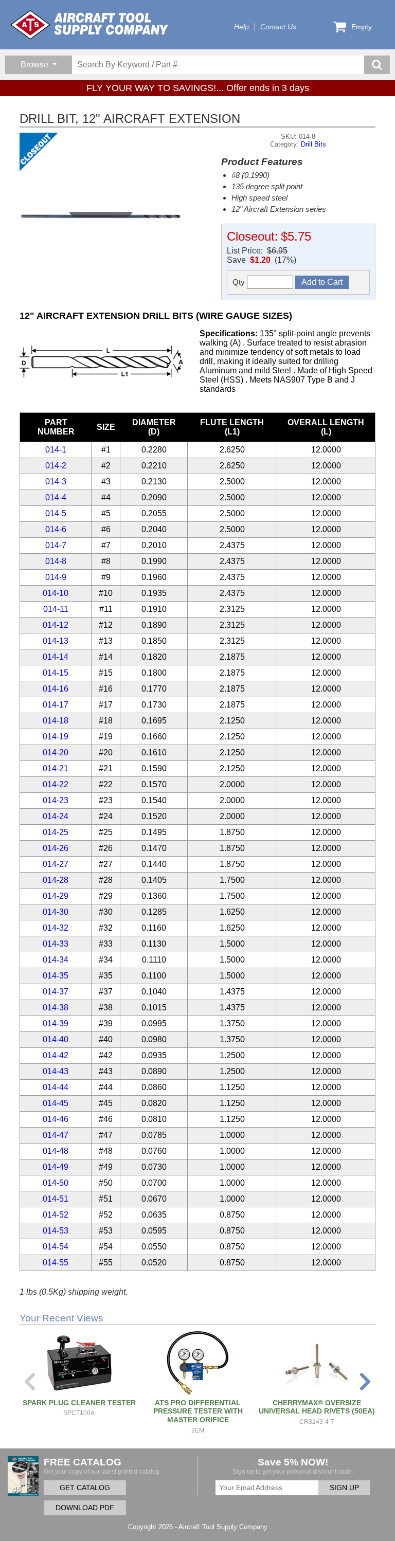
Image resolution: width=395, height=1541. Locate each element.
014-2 (55, 465)
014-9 (55, 577)
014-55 (55, 1262)
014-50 (55, 1183)
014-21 (55, 768)
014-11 (55, 609)
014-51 (55, 1198)
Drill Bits (313, 144)
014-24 (55, 816)
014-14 (55, 656)
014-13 (55, 641)
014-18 (55, 720)
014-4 (55, 497)
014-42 (55, 1055)
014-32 (55, 927)
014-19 (55, 736)
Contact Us (278, 27)
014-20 (55, 752)
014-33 (55, 943)
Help (241, 27)
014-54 (55, 1246)
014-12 (55, 625)
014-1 (55, 449)
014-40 (55, 1039)
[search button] (377, 65)
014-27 (55, 864)
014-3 (55, 481)
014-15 (55, 672)
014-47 (55, 1135)
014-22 (55, 784)
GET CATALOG (85, 1488)
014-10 (55, 593)
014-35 (55, 975)
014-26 (55, 848)
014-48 (55, 1151)
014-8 (55, 561)
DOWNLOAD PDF (85, 1508)
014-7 (55, 545)
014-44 (55, 1087)
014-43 (55, 1071)
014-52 (55, 1214)
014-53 (55, 1230)
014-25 (55, 832)
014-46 (55, 1119)
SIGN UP (344, 1488)
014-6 (55, 529)
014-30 (55, 912)
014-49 (55, 1167)
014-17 (55, 704)
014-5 (55, 513)
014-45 (55, 1103)
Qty (239, 282)
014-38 (55, 1007)
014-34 (55, 959)
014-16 (55, 688)
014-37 (55, 991)
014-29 (55, 896)
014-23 (55, 800)
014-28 (55, 880)
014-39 (55, 1023)
